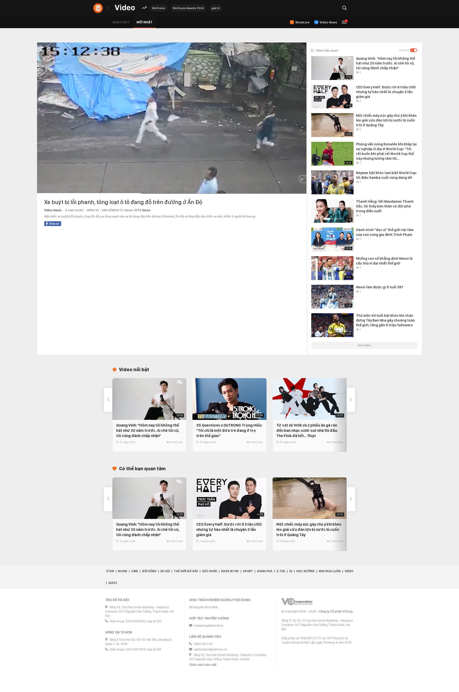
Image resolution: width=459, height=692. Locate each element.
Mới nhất (144, 22)
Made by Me (230, 571)
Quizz (112, 583)
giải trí (216, 8)
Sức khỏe (209, 571)
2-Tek (280, 571)
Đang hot (120, 22)
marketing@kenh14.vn (208, 625)
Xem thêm (364, 345)
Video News (52, 210)
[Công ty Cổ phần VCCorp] (296, 601)
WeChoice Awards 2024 (188, 8)
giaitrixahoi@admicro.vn (210, 649)
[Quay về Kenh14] (98, 8)
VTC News (142, 210)
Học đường (305, 571)
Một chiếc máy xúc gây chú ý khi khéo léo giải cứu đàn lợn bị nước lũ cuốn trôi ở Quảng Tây (308, 529)
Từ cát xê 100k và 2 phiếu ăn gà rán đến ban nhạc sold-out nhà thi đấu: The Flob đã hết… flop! (307, 430)
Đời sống (149, 571)
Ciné (134, 571)
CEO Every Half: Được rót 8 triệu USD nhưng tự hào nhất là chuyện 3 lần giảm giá (229, 529)
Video (349, 571)
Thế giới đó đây (186, 571)
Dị (290, 571)
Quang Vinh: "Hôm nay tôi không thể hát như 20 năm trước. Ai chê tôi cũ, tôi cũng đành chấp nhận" (147, 430)
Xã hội (165, 571)
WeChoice (158, 8)
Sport (248, 571)
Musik (122, 571)
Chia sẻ (54, 223)
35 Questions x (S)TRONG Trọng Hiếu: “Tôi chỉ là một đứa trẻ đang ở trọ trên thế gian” (229, 430)
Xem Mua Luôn (330, 571)
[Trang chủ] (125, 8)
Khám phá (264, 571)
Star (110, 571)
